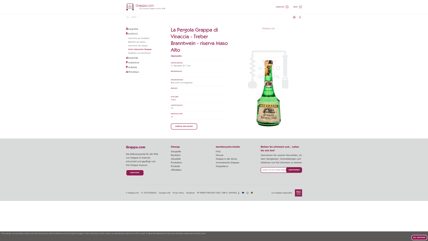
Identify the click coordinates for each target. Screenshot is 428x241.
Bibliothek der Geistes (136, 42)
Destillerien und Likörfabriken (139, 53)
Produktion (176, 162)
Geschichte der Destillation (139, 38)
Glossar (219, 155)
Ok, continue (419, 237)
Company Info (165, 193)
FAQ (218, 151)
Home (134, 17)
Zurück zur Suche (184, 126)
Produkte (175, 166)
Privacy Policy (178, 193)
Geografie (176, 151)
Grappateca (222, 166)
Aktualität (176, 159)
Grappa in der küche (226, 159)
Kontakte (134, 173)
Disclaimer (190, 193)
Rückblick (175, 155)
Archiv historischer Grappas (140, 49)
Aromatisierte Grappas (227, 162)
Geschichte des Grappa (137, 46)
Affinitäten (176, 170)
